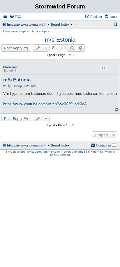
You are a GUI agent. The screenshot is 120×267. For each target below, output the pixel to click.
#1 (5, 86)
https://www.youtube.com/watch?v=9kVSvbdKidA (45, 104)
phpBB (83, 151)
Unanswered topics (15, 31)
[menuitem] (15, 16)
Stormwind (10, 67)
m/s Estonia (60, 39)
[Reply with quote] (103, 67)
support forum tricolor (45, 151)
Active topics (41, 31)
